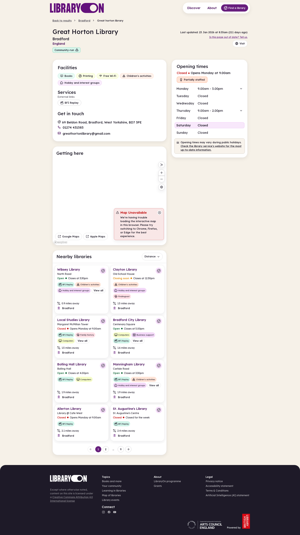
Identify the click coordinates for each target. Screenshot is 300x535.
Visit (242, 43)
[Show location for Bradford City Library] (159, 321)
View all (98, 290)
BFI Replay (72, 102)
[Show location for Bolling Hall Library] (103, 365)
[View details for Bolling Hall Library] (82, 381)
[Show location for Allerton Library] (103, 410)
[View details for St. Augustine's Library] (137, 422)
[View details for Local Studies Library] (82, 337)
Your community (111, 485)
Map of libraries (111, 495)
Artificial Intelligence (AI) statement (227, 495)
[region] (109, 202)
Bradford (84, 20)
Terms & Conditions (217, 490)
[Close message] (159, 212)
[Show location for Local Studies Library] (103, 321)
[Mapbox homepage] (60, 242)
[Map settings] (161, 187)
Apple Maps (97, 236)
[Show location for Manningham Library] (159, 365)
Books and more (112, 481)
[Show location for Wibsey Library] (103, 271)
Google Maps (70, 236)
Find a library (236, 8)
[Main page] (77, 8)
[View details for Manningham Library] (137, 381)
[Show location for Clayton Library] (159, 271)
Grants (158, 485)
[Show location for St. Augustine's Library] (159, 410)
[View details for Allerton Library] (82, 422)
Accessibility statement (219, 485)
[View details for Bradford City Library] (137, 337)
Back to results (62, 20)
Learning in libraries (114, 490)
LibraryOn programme (167, 481)
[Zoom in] (161, 172)
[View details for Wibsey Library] (82, 289)
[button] (210, 89)
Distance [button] (150, 256)
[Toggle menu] (161, 164)
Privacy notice (214, 481)
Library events (110, 499)
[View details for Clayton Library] (137, 289)
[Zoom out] (161, 179)
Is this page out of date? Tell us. (228, 37)
